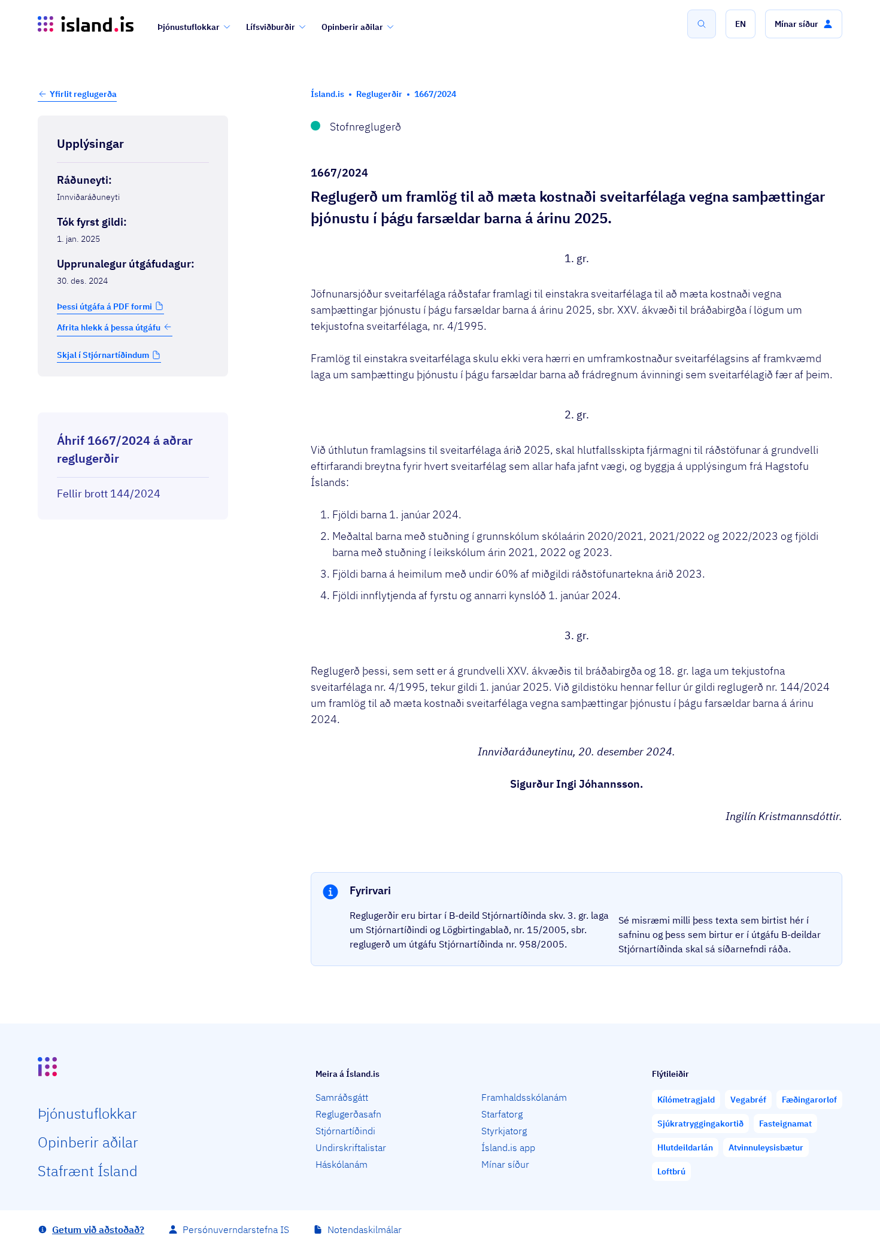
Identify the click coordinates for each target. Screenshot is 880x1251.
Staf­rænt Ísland (88, 1170)
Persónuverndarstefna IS (236, 1229)
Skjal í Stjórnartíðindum (103, 355)
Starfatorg (502, 1114)
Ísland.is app (508, 1147)
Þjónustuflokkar (188, 27)
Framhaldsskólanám (524, 1097)
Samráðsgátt (341, 1097)
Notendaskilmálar (364, 1229)
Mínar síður (505, 1164)
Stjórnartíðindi (345, 1131)
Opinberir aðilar (352, 27)
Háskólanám (341, 1164)
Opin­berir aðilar (88, 1142)
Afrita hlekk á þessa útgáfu (108, 326)
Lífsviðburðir (270, 27)
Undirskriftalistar (350, 1147)
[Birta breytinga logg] (133, 401)
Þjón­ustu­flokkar (87, 1113)
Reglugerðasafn (348, 1114)
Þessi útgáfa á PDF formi (104, 305)
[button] (740, 24)
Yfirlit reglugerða (83, 94)
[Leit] (701, 24)
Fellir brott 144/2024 (108, 493)
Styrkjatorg (504, 1131)
